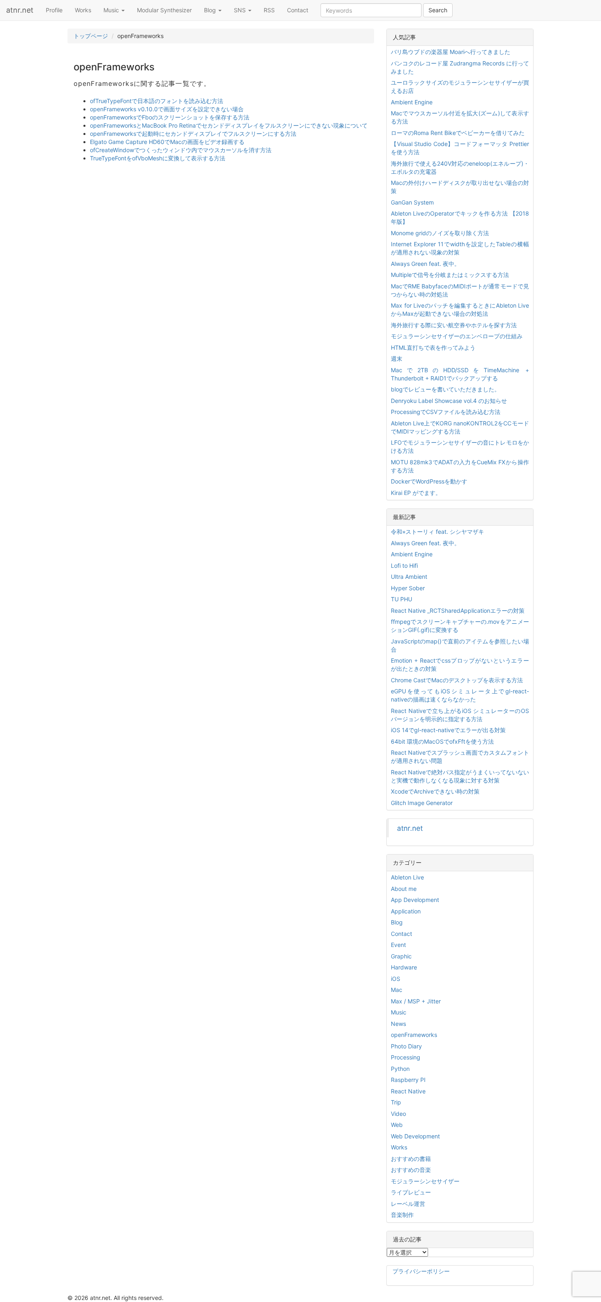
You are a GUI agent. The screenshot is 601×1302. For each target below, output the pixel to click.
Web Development (415, 1136)
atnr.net (20, 10)
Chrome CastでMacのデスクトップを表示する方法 (457, 680)
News (398, 1023)
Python (400, 1068)
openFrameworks (414, 1034)
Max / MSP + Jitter (416, 1001)
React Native (408, 1091)
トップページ (91, 35)
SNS (240, 10)
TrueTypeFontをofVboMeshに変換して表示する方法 (157, 158)
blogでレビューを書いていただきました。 (445, 389)
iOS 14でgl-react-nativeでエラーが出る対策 (448, 729)
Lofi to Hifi (404, 565)
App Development (415, 899)
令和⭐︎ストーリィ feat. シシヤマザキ (437, 531)
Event (398, 944)
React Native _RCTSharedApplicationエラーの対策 (458, 610)
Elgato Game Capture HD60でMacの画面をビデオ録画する (167, 141)
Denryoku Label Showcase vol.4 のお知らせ (449, 400)
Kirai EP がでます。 (416, 492)
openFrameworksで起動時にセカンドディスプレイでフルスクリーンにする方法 (193, 133)
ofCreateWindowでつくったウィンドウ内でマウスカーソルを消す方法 (180, 149)
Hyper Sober (408, 588)
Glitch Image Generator (422, 802)
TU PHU (401, 599)
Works (83, 10)
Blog (211, 10)
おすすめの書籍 (411, 1158)
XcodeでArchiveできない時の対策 (435, 791)
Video (398, 1113)
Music (112, 10)
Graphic (401, 956)
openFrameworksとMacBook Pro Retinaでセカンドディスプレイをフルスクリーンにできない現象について (229, 125)
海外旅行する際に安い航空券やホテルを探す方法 (454, 325)
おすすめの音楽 (411, 1169)
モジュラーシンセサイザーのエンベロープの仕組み (457, 336)
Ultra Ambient (409, 576)
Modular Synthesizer (164, 10)
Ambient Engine (412, 102)
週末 (396, 358)
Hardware (404, 967)
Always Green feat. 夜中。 (425, 263)
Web (397, 1124)
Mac (396, 989)
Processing (405, 1057)
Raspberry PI (408, 1079)
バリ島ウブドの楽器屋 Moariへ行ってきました (450, 51)
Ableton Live (407, 877)
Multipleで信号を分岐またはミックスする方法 (450, 274)
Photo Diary (406, 1046)
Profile (54, 10)
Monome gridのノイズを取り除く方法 (440, 232)
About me (404, 888)
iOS (395, 978)
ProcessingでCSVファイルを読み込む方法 (445, 411)
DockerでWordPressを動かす (429, 481)
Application (406, 911)
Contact (297, 10)
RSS (269, 10)
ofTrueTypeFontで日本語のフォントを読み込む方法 (156, 100)
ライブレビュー (411, 1192)
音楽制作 (402, 1214)
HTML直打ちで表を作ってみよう (433, 347)
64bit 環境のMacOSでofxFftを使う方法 (442, 741)
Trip (396, 1102)
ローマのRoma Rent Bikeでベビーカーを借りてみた (458, 132)
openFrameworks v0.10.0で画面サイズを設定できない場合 (167, 109)
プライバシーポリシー (421, 1271)
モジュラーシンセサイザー (425, 1181)
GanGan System (412, 202)
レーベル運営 (408, 1203)
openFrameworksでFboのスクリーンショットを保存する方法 (169, 117)
